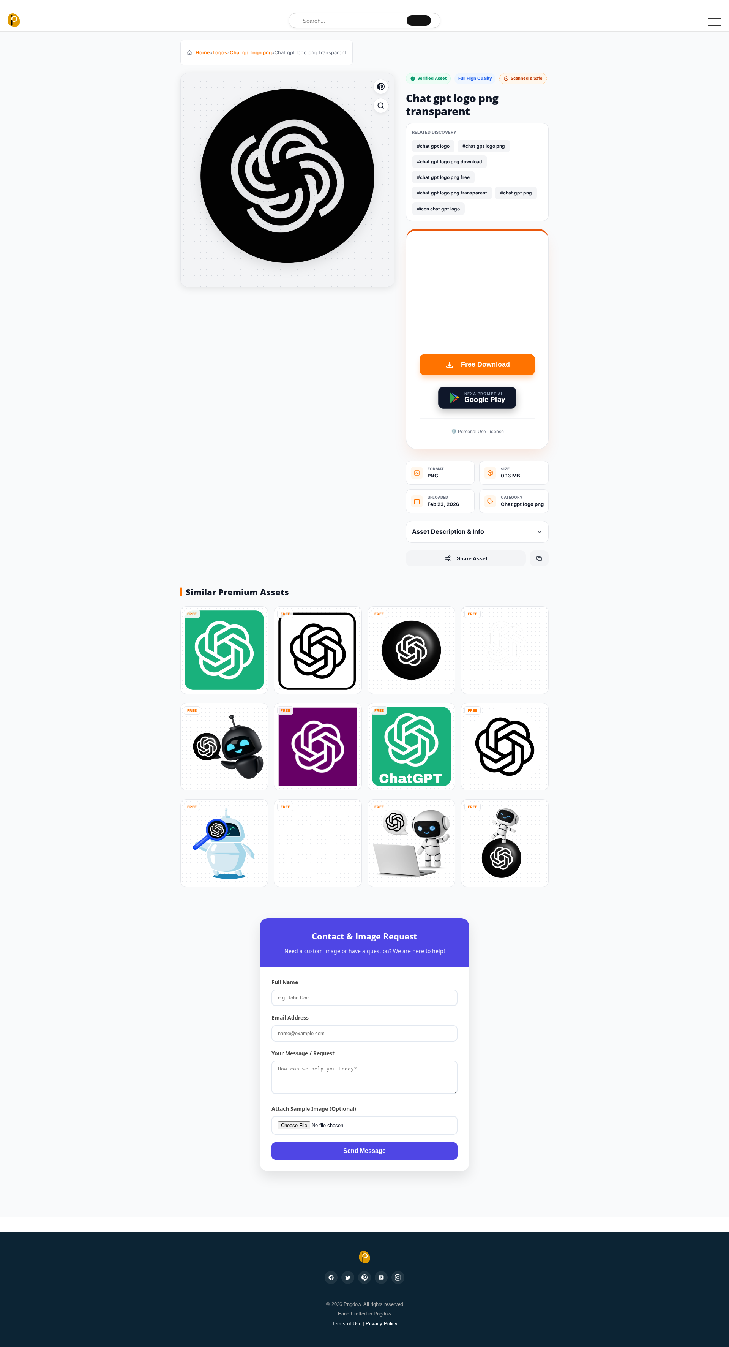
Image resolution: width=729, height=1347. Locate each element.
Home (203, 52)
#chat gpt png (516, 193)
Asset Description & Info (448, 531)
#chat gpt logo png (483, 146)
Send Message (364, 1151)
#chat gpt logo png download (449, 161)
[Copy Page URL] (539, 558)
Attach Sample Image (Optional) (313, 1108)
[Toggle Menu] (714, 21)
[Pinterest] (364, 1277)
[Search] (419, 20)
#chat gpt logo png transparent (452, 193)
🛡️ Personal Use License (477, 431)
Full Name (284, 982)
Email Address (290, 1017)
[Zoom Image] (380, 105)
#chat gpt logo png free (443, 177)
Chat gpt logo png (251, 52)
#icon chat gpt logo (438, 209)
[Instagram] (397, 1277)
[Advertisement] (477, 297)
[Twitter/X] (347, 1277)
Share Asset (472, 558)
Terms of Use (346, 1323)
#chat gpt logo (433, 146)
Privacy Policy (382, 1323)
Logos (220, 52)
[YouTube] (381, 1277)
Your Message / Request (303, 1053)
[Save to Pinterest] (380, 86)
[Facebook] (331, 1277)
